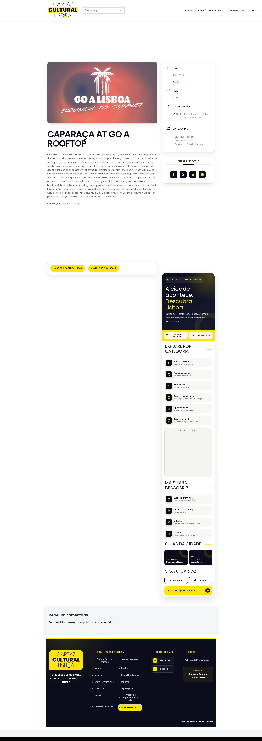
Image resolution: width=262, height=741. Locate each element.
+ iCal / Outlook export (103, 268)
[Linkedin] (192, 174)
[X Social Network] (183, 174)
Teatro (124, 668)
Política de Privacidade (197, 659)
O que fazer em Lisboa (110, 652)
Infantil (98, 675)
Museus (98, 695)
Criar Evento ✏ (235, 10)
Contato (254, 10)
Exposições (127, 688)
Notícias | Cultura (103, 706)
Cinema (125, 681)
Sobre (191, 652)
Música (98, 668)
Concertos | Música (185, 140)
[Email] (202, 174)
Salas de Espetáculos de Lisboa (131, 698)
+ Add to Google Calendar (68, 268)
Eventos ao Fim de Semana (189, 144)
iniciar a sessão (67, 622)
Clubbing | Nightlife (185, 136)
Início (188, 10)
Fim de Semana (129, 659)
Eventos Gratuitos (104, 681)
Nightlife (99, 688)
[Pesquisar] (121, 10)
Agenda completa (177, 335)
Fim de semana (203, 335)
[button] (220, 10)
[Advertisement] (131, 34)
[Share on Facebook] (173, 174)
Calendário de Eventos (104, 660)
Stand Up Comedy (131, 675)
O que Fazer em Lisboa (193, 721)
